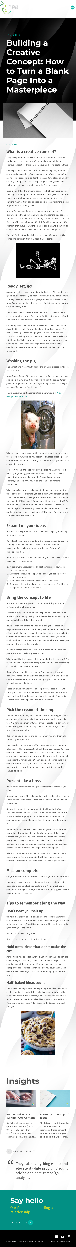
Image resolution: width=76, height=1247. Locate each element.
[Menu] (73, 7)
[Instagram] (69, 1236)
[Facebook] (56, 1236)
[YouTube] (63, 1236)
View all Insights (24, 1151)
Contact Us (19, 1222)
